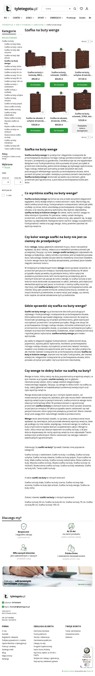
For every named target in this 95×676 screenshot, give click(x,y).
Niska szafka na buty (12, 118)
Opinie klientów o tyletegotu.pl (14, 643)
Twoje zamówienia (73, 631)
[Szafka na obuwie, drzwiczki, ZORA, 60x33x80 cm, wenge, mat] (59, 102)
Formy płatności (40, 634)
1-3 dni (9, 195)
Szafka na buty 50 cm (13, 69)
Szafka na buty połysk (13, 103)
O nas (4, 631)
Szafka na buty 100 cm (13, 81)
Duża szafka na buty (12, 106)
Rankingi (5, 659)
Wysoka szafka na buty (40, 462)
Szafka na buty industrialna (10, 113)
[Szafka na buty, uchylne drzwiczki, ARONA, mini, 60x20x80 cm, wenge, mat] (82, 59)
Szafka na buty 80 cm (13, 78)
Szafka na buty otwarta (10, 99)
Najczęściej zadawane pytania (46, 661)
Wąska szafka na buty (13, 126)
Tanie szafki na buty (12, 149)
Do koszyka (35, 85)
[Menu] (91, 647)
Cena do (17, 178)
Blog (4, 652)
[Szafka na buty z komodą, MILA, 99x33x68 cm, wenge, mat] (35, 59)
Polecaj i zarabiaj (9, 646)
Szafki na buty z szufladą (10, 90)
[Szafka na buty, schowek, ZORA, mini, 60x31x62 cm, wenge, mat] (82, 100)
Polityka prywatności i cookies (14, 640)
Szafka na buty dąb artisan (45, 485)
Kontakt (5, 634)
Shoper (88, 671)
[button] (75, 9)
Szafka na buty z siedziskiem (11, 85)
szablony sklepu (69, 671)
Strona (84, 41)
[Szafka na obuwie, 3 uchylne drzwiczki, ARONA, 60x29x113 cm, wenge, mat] (35, 102)
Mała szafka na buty (12, 109)
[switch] (86, 664)
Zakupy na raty (40, 643)
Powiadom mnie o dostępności (82, 128)
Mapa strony (7, 656)
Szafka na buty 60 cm (13, 72)
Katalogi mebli (7, 649)
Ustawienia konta (72, 634)
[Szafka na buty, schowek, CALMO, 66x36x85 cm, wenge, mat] (59, 59)
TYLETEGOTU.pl (7, 25)
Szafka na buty (39, 25)
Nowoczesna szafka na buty (46, 465)
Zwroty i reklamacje (41, 637)
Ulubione (68, 637)
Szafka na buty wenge (69, 485)
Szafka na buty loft (11, 146)
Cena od (5, 178)
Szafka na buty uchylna (13, 95)
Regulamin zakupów (10, 637)
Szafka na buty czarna (13, 47)
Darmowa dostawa (41, 631)
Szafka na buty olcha (12, 66)
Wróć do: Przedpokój (9, 37)
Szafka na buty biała (12, 44)
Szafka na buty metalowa (10, 141)
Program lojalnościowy (43, 646)
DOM (17, 25)
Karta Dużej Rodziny (42, 649)
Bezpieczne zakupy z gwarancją (46, 658)
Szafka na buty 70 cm (13, 75)
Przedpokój (26, 25)
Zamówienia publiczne (42, 640)
